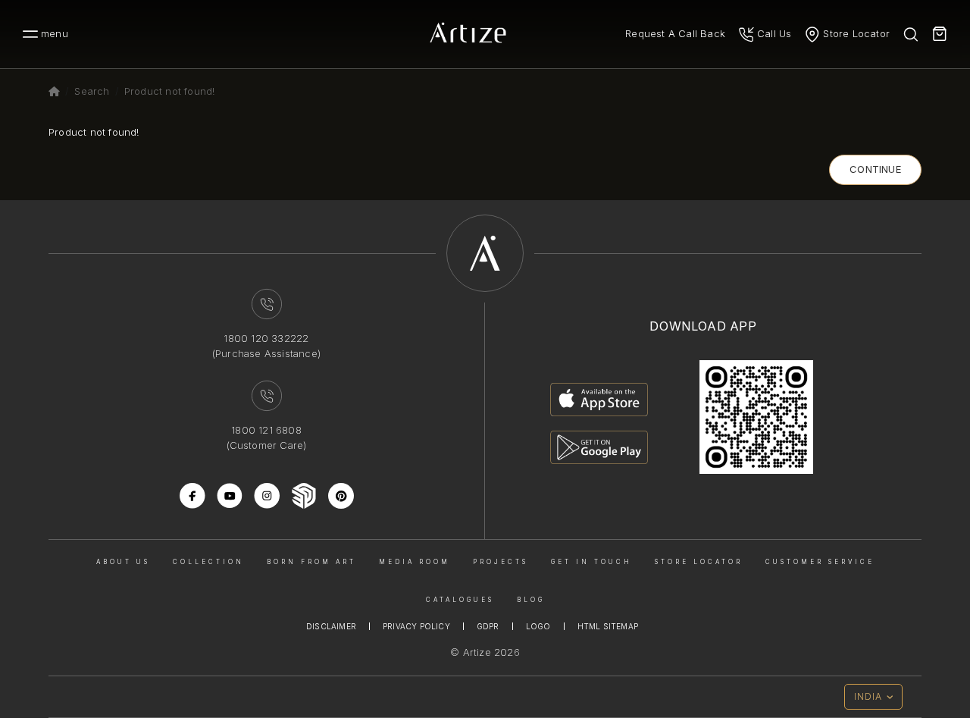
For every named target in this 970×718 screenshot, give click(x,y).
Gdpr (488, 626)
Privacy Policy (416, 626)
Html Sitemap (607, 626)
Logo (538, 626)
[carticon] (939, 34)
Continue (875, 169)
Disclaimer (331, 626)
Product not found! (169, 91)
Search (91, 91)
